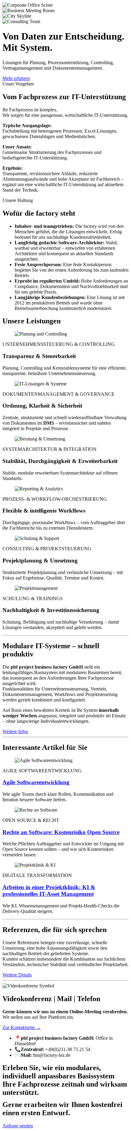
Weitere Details (17, 974)
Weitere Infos (15, 731)
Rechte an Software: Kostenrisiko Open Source (60, 832)
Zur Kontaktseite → (21, 1027)
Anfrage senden (17, 1125)
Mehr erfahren (16, 78)
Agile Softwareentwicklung (35, 782)
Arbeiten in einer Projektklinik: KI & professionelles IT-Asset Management (48, 890)
